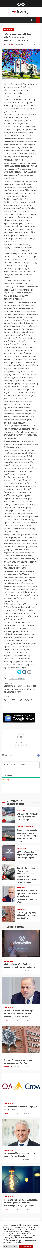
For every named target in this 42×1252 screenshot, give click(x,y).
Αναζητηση (38, 20)
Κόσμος (20, 827)
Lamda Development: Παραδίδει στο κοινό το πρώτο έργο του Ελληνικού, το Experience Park (20, 687)
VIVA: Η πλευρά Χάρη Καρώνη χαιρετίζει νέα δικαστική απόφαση (8, 853)
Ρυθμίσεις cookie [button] (10, 1247)
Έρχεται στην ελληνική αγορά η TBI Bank (20, 699)
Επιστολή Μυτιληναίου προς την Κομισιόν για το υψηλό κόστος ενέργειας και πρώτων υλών (8, 894)
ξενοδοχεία (20, 678)
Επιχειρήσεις (8, 29)
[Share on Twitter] (19, 672)
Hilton (12, 678)
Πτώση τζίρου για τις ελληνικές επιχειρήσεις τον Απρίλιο (8, 914)
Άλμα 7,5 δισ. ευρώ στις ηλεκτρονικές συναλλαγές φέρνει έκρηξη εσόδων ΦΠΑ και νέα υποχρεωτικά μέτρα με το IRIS (8, 872)
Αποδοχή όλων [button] (25, 1247)
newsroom (8, 971)
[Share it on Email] (29, 672)
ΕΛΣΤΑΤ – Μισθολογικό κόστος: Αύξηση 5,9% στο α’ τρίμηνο (8, 815)
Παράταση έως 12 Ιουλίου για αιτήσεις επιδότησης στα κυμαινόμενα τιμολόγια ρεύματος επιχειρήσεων (21, 1179)
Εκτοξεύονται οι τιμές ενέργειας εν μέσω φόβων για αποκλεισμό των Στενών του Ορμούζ (8, 833)
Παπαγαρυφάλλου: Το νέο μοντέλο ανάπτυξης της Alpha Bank (21, 1132)
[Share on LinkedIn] (24, 672)
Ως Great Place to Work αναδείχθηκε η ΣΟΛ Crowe (21, 1086)
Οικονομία (21, 810)
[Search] (31, 20)
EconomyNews (9, 44)
